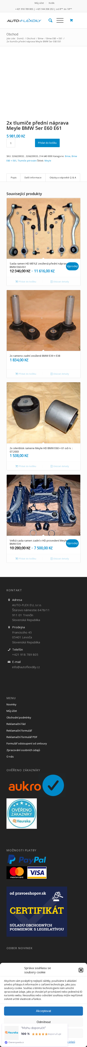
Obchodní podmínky (18, 717)
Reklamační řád (15, 724)
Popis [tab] (13, 177)
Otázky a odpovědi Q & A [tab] (63, 177)
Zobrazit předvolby (43, 1033)
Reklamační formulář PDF (21, 737)
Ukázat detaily (61, 281)
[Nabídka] (58, 20)
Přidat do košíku (47, 143)
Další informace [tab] (32, 177)
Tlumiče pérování (27, 160)
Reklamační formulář (19, 730)
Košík (51, 2)
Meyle (48, 160)
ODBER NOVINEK (19, 948)
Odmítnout (44, 1022)
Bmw (67, 156)
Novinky (11, 704)
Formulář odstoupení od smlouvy (26, 743)
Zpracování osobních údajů (23, 750)
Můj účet (39, 2)
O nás (10, 756)
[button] (81, 970)
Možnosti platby (21, 850)
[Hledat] (48, 20)
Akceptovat (43, 1011)
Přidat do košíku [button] (27, 281)
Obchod (12, 34)
